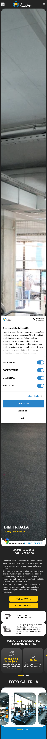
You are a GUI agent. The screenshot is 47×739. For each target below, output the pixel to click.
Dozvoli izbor (23, 411)
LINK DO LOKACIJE (33, 543)
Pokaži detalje (33, 396)
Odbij (23, 418)
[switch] (40, 370)
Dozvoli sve (23, 403)
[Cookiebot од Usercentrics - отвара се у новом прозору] (33, 319)
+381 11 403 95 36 (23, 553)
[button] (44, 4)
